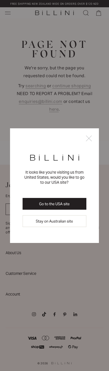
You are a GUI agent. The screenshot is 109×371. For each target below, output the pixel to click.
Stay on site (54, 221)
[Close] (88, 139)
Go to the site (54, 204)
